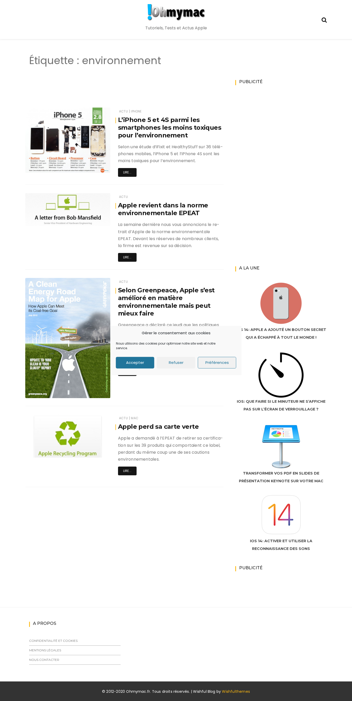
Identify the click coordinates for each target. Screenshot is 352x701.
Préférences (217, 362)
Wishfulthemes (236, 691)
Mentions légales (45, 650)
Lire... (127, 172)
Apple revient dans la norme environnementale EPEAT (163, 209)
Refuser (176, 362)
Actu (123, 111)
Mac (134, 418)
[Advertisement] (115, 92)
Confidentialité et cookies (53, 641)
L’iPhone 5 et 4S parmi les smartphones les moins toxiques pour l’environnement (169, 127)
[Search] (324, 19)
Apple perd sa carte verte (158, 426)
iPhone (136, 111)
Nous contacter (44, 660)
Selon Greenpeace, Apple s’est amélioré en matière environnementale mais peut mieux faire (166, 301)
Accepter (135, 362)
